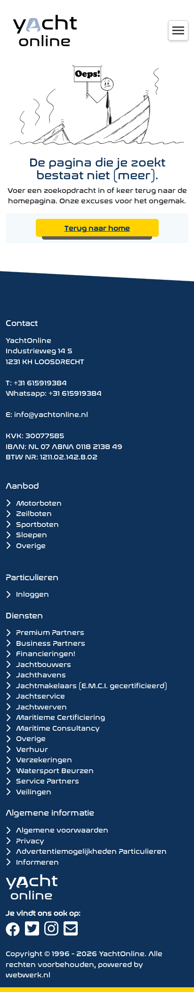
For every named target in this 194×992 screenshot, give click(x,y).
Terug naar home (97, 227)
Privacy (29, 839)
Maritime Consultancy (57, 727)
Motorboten (38, 502)
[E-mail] (72, 931)
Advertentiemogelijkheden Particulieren (90, 850)
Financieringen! (44, 653)
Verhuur (31, 748)
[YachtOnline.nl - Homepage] (45, 30)
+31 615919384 (40, 381)
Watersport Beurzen (54, 770)
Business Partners (49, 642)
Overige (30, 544)
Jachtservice (39, 695)
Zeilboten (33, 512)
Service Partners (46, 780)
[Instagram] (54, 931)
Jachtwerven (40, 706)
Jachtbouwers (42, 664)
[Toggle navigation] (178, 30)
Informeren (36, 861)
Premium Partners (49, 631)
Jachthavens (40, 674)
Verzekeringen (43, 759)
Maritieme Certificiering (59, 716)
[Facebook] (15, 931)
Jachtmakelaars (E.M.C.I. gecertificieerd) (90, 685)
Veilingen (32, 791)
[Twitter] (34, 931)
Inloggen (31, 593)
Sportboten (36, 523)
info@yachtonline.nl (51, 413)
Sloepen (30, 533)
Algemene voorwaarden (61, 829)
